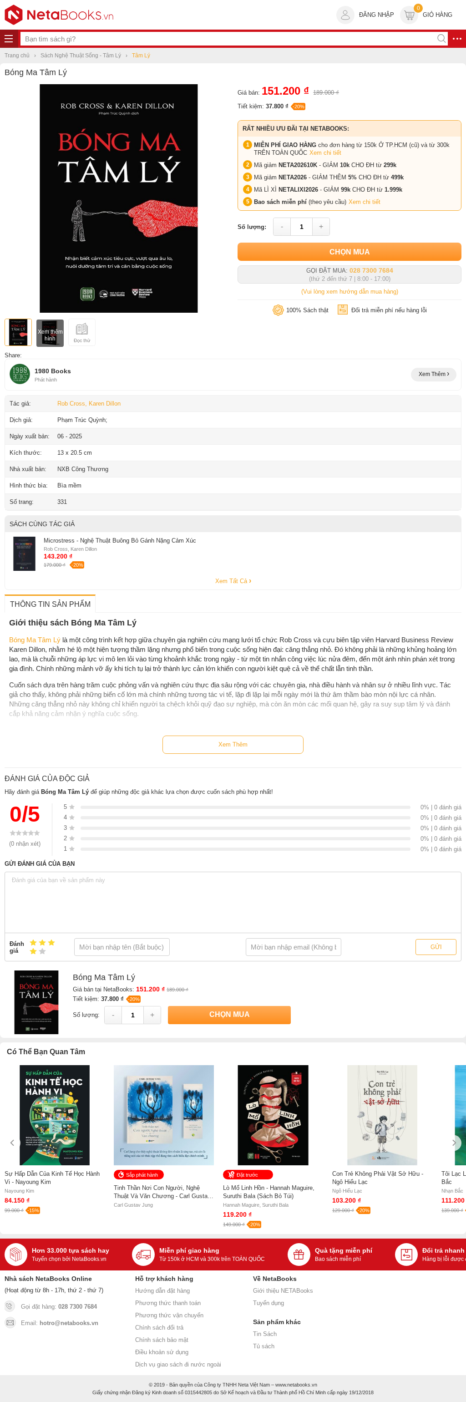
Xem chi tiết (325, 152)
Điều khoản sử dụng (161, 1352)
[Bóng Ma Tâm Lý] (119, 310)
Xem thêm (433, 374)
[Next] (453, 1143)
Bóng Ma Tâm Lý (35, 640)
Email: (59, 1323)
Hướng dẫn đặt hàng (162, 1290)
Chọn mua (349, 252)
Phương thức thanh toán (168, 1303)
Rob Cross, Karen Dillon (89, 403)
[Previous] (12, 1143)
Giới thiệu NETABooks (283, 1290)
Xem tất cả (232, 581)
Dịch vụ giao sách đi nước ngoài (178, 1364)
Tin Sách (265, 1334)
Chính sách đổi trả (159, 1327)
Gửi (436, 947)
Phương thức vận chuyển (169, 1315)
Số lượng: (252, 227)
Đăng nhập (376, 14)
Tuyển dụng (268, 1303)
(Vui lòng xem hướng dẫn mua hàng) (349, 291)
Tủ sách (263, 1346)
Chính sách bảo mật (161, 1339)
